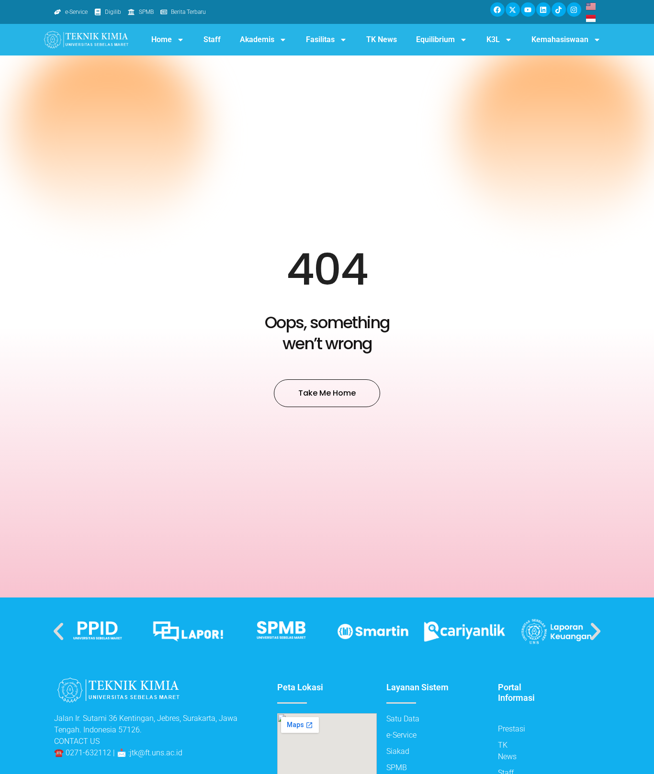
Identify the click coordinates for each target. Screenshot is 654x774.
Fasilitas (320, 39)
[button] (58, 631)
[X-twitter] (513, 9)
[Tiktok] (559, 9)
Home (161, 39)
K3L (493, 39)
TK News (381, 39)
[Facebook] (497, 9)
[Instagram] (574, 9)
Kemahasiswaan (559, 39)
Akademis (257, 39)
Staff (212, 39)
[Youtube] (528, 9)
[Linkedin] (543, 9)
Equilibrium (435, 39)
